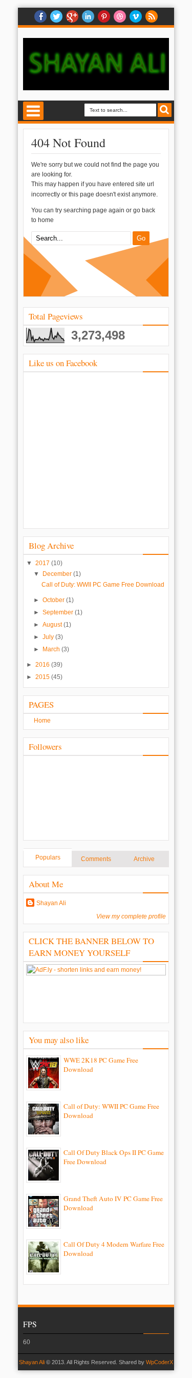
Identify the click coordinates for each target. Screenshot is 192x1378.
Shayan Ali (51, 903)
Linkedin (88, 16)
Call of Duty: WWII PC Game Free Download (102, 584)
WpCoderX (159, 1362)
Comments (96, 859)
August (52, 624)
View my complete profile (131, 916)
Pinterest (104, 16)
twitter (56, 16)
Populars (47, 857)
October (54, 600)
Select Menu (33, 111)
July (48, 637)
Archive (144, 859)
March (51, 649)
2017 (43, 563)
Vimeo (136, 16)
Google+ (72, 16)
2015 (43, 677)
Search (165, 110)
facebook (40, 16)
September (58, 612)
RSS (151, 16)
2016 (43, 664)
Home (42, 720)
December (57, 573)
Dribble (120, 16)
